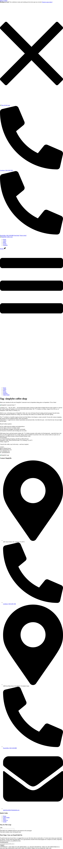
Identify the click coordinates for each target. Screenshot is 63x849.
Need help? (17, 235)
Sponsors (5, 245)
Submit (2, 845)
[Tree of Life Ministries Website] (5, 105)
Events (4, 243)
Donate (2, 248)
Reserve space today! (47, 2)
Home (4, 239)
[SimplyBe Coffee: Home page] (6, 237)
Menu (4, 242)
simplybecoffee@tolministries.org (11, 810)
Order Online (6, 394)
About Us (5, 820)
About (4, 241)
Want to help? (23, 235)
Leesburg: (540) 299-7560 (9, 604)
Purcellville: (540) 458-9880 (10, 748)
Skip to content (3, 0)
